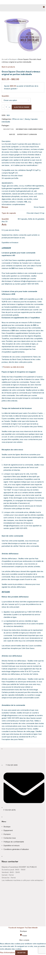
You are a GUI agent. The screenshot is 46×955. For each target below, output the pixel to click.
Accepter (21, 952)
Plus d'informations (7, 952)
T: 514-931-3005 (12, 765)
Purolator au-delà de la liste (13, 367)
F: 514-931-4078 (10, 810)
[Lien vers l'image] (16, 758)
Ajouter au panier (21, 107)
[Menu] (3, 8)
